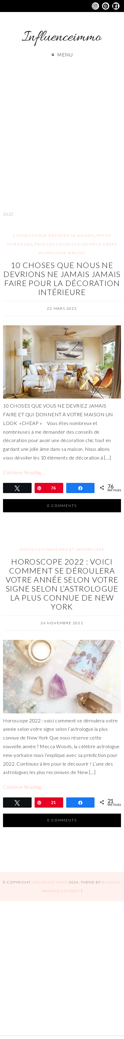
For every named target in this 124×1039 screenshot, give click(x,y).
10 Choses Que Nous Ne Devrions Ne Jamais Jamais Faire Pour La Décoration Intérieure (61, 279)
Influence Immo (50, 882)
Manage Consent (61, 891)
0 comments (61, 505)
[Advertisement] (62, 131)
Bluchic (111, 882)
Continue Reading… (24, 472)
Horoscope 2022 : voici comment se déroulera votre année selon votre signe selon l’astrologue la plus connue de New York (62, 584)
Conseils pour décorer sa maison (54, 235)
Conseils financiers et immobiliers (62, 549)
